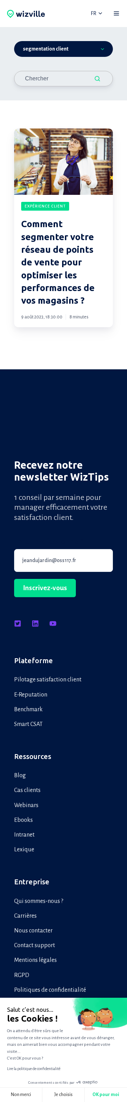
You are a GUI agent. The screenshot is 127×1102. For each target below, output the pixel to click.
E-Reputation (30, 695)
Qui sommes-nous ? (38, 901)
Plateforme (33, 660)
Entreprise (31, 882)
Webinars (26, 805)
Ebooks (23, 820)
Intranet (24, 835)
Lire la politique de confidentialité (33, 1069)
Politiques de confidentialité (50, 990)
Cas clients (27, 790)
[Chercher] (97, 78)
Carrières (25, 916)
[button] (116, 13)
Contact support (34, 945)
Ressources (32, 756)
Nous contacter (33, 931)
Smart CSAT (28, 724)
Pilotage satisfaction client (47, 680)
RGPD (21, 975)
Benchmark (28, 709)
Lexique (24, 849)
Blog (20, 775)
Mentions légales (35, 960)
